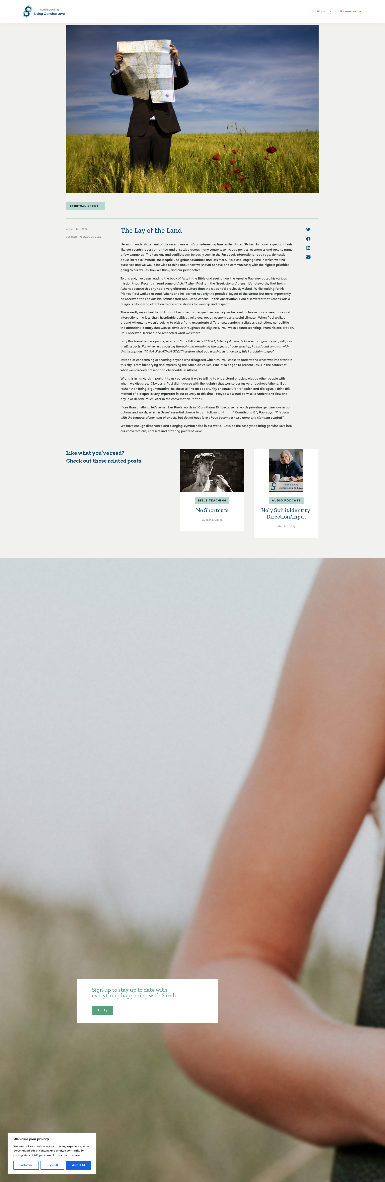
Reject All (52, 1165)
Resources (348, 11)
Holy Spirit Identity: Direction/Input (286, 513)
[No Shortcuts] (212, 470)
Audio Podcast (286, 500)
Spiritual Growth (85, 206)
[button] (308, 230)
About (322, 11)
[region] (52, 1153)
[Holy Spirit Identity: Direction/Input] (286, 470)
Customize (26, 1165)
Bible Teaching (212, 500)
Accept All (78, 1165)
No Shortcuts (212, 510)
